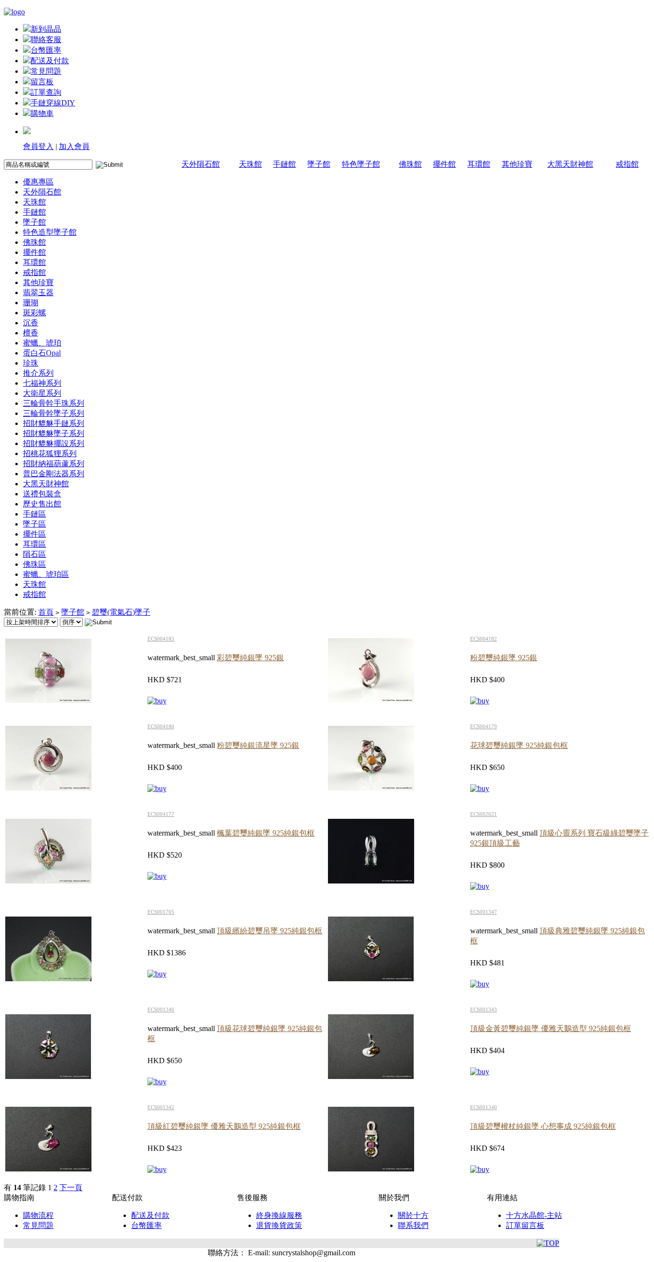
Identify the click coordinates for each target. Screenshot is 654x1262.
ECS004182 (483, 639)
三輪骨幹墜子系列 (53, 413)
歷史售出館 (42, 504)
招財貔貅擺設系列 (53, 443)
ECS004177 (160, 814)
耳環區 (34, 544)
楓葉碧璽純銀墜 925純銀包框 (266, 833)
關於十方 (413, 1215)
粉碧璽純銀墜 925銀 (503, 658)
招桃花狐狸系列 (50, 453)
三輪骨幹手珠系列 (53, 403)
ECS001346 (160, 1009)
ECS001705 (160, 912)
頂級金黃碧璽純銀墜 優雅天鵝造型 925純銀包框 (550, 1028)
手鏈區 (34, 514)
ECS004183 (160, 639)
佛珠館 (410, 164)
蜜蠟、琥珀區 (46, 574)
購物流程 (38, 1215)
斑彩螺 (34, 313)
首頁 (46, 612)
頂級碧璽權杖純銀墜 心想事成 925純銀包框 (543, 1126)
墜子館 (318, 164)
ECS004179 (483, 726)
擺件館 (444, 164)
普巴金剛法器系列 (53, 474)
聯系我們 (413, 1225)
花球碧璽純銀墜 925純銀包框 (519, 745)
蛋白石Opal (42, 353)
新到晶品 (46, 29)
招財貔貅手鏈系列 (53, 423)
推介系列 (38, 373)
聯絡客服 (46, 39)
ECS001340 (483, 1107)
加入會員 (74, 146)
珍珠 (30, 363)
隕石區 (34, 554)
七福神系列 (42, 383)
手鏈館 (284, 164)
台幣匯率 (46, 50)
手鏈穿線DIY (53, 103)
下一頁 (70, 1187)
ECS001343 (483, 1009)
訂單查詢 (46, 92)
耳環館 (478, 164)
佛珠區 (34, 564)
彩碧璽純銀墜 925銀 (250, 658)
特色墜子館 (361, 164)
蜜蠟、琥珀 (42, 343)
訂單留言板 (525, 1225)
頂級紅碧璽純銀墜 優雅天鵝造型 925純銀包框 (224, 1126)
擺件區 (34, 534)
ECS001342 (160, 1107)
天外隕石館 (200, 164)
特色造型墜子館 (50, 232)
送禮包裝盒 (42, 494)
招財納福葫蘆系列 (53, 463)
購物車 (42, 113)
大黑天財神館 (570, 164)
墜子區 (34, 524)
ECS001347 (483, 912)
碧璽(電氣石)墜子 (121, 612)
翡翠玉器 (38, 292)
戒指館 (627, 164)
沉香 (30, 323)
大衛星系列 (42, 393)
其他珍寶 (517, 164)
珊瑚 (30, 302)
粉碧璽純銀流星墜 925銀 (258, 745)
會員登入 (38, 146)
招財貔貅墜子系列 (53, 433)
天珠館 (250, 164)
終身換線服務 (279, 1215)
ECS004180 (160, 726)
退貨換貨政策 (279, 1225)
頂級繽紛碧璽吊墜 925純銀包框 (269, 931)
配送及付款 (50, 61)
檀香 (30, 333)
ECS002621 (483, 814)
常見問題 (46, 71)
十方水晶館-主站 (534, 1215)
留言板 (42, 82)
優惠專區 (38, 182)
